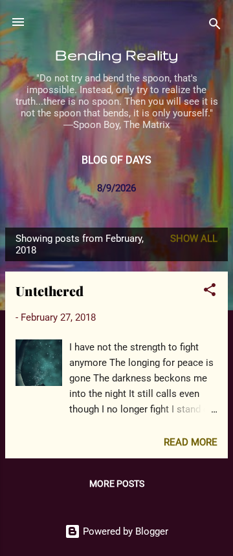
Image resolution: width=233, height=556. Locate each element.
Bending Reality (116, 55)
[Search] (215, 26)
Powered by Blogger (124, 531)
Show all (193, 238)
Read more (190, 442)
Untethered (49, 290)
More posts (116, 483)
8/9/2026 (116, 188)
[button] (209, 292)
